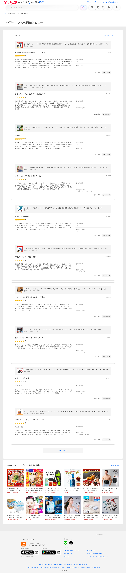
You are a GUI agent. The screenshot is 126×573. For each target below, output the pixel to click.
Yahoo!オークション (70, 564)
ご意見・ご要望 (95, 567)
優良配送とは (91, 550)
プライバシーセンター (45, 567)
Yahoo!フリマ (82, 564)
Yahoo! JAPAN (91, 2)
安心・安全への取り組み (94, 553)
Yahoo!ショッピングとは (71, 550)
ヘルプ (121, 2)
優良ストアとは (68, 553)
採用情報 (74, 567)
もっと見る (114, 465)
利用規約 (54, 567)
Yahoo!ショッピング (45, 564)
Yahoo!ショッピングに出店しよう (107, 2)
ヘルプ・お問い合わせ (84, 567)
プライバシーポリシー (32, 567)
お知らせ (66, 556)
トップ (5, 13)
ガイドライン (61, 567)
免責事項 (69, 567)
